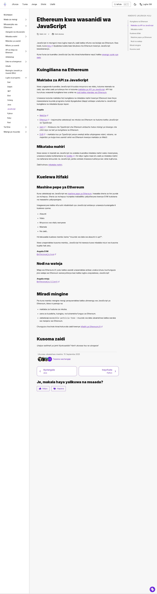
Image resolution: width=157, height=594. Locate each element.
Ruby (9, 118)
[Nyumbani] (5, 4)
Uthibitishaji (10, 57)
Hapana (60, 388)
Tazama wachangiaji (61, 359)
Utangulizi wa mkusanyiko (15, 32)
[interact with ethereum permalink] (36, 69)
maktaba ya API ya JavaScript (91, 89)
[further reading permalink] (36, 338)
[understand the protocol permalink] (36, 176)
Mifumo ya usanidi (12, 45)
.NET (9, 91)
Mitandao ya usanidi (13, 41)
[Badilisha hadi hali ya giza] (135, 4)
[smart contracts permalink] (36, 146)
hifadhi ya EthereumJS (92, 326)
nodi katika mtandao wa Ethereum (91, 92)
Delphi (9, 87)
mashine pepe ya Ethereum (80, 193)
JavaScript (11, 109)
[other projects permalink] (36, 294)
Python (10, 113)
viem (43, 127)
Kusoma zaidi (135, 49)
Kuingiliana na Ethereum (139, 21)
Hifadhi (8, 66)
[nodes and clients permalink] (36, 263)
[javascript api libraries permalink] (36, 80)
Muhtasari (8, 15)
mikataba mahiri (55, 165)
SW (147, 4)
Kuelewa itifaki (135, 33)
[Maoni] (152, 589)
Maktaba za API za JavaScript (142, 25)
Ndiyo (44, 388)
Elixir (9, 96)
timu (50, 46)
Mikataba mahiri (11, 36)
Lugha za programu (13, 78)
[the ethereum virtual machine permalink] (36, 187)
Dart (8, 82)
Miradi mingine (135, 45)
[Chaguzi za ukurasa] (48, 34)
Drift (42, 134)
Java (9, 105)
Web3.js (44, 115)
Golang (10, 100)
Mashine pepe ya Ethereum (141, 37)
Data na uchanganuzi (13, 62)
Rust (9, 122)
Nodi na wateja (136, 41)
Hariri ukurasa (58, 34)
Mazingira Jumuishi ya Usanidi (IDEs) (14, 72)
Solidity (70, 156)
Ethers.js (44, 120)
